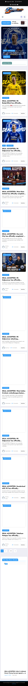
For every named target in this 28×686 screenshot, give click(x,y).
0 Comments (15, 113)
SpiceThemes (14, 599)
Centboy (22, 28)
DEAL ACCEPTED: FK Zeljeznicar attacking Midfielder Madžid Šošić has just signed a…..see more (12, 338)
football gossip (25, 33)
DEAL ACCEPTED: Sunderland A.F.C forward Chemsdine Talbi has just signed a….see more (14, 588)
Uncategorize (5, 97)
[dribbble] (14, 4)
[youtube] (17, 4)
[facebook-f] (10, 4)
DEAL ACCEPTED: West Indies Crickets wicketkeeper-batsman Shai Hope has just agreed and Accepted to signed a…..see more (13, 392)
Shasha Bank (7, 113)
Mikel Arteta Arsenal (23, 37)
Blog (4, 145)
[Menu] (2, 16)
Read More (23, 56)
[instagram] (15, 4)
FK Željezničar (9, 50)
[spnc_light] (24, 16)
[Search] (21, 17)
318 (11, 551)
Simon (11, 590)
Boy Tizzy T (7, 347)
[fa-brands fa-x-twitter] (12, 4)
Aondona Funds (7, 203)
